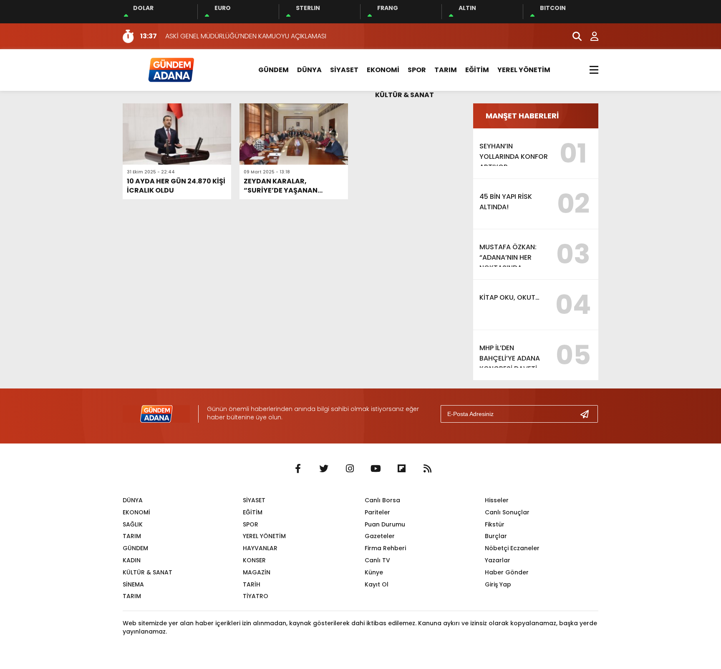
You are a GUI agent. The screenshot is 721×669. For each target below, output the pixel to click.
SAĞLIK (133, 524)
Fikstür (494, 524)
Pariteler (377, 512)
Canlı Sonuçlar (507, 512)
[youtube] (375, 469)
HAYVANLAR (260, 548)
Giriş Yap (498, 584)
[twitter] (324, 469)
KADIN (132, 560)
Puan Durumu (385, 524)
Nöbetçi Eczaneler (512, 548)
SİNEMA (133, 584)
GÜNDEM (273, 70)
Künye (374, 572)
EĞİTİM (477, 70)
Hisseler (497, 500)
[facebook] (298, 469)
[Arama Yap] (573, 36)
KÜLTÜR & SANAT (404, 95)
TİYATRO (255, 596)
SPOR (417, 70)
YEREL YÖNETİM (523, 70)
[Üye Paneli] (590, 36)
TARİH (251, 584)
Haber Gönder (507, 572)
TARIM (445, 70)
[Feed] (427, 469)
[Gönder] (588, 414)
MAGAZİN (256, 572)
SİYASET (344, 70)
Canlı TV (377, 560)
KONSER (254, 560)
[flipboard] (401, 469)
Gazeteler (380, 536)
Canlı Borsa (382, 500)
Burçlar (496, 536)
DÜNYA (309, 70)
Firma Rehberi (385, 548)
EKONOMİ (383, 70)
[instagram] (349, 469)
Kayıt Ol (376, 584)
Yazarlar (497, 560)
